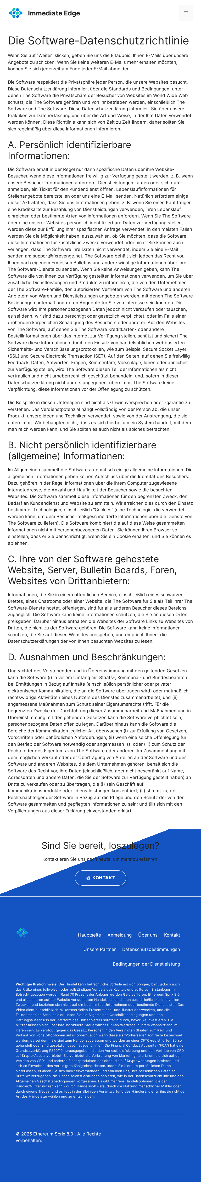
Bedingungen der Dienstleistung (146, 964)
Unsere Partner (99, 949)
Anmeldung (120, 935)
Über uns (148, 935)
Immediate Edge (54, 13)
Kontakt (172, 935)
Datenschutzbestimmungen (151, 949)
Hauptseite (89, 935)
